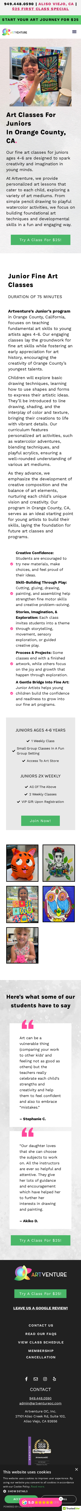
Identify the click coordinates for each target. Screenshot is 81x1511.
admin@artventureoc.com (40, 1403)
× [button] (76, 1469)
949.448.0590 (19, 4)
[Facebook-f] (26, 1379)
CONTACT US (41, 1325)
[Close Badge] (61, 1499)
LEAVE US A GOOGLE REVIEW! (40, 1308)
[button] (74, 31)
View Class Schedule (41, 1342)
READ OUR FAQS (41, 1334)
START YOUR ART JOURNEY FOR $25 (40, 19)
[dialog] (40, 1488)
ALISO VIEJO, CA (56, 4)
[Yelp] (54, 1379)
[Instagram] (45, 1379)
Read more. (38, 1486)
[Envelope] (36, 1379)
